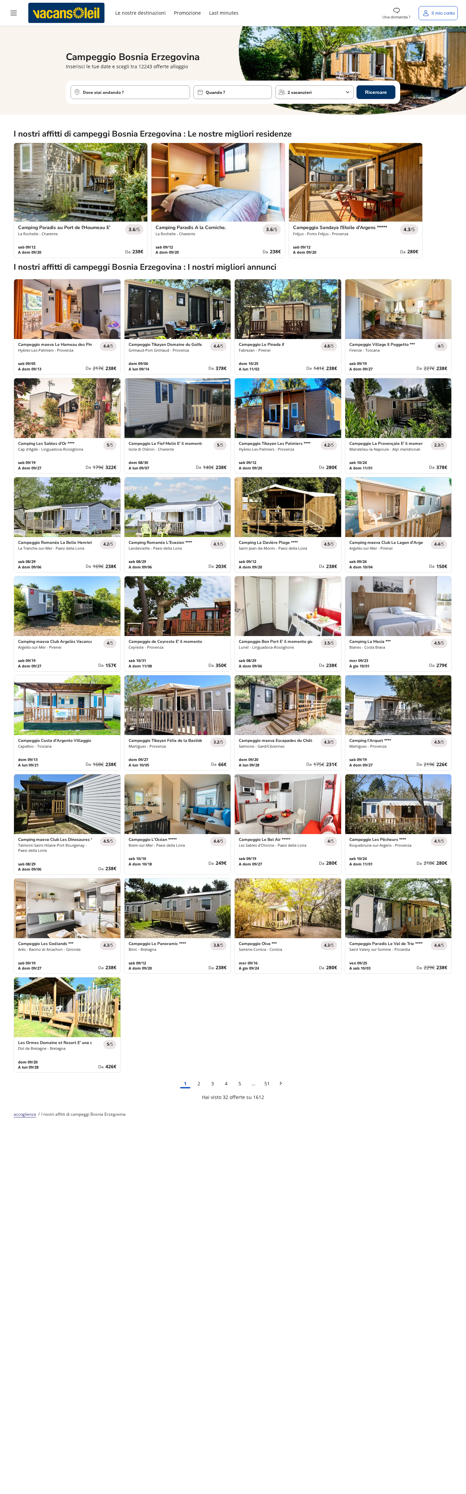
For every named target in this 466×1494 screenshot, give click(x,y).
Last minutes (223, 13)
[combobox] (130, 92)
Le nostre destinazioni (140, 13)
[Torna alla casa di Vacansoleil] (66, 13)
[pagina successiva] (281, 1083)
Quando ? (215, 92)
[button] (13, 13)
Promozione (187, 13)
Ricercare (376, 92)
